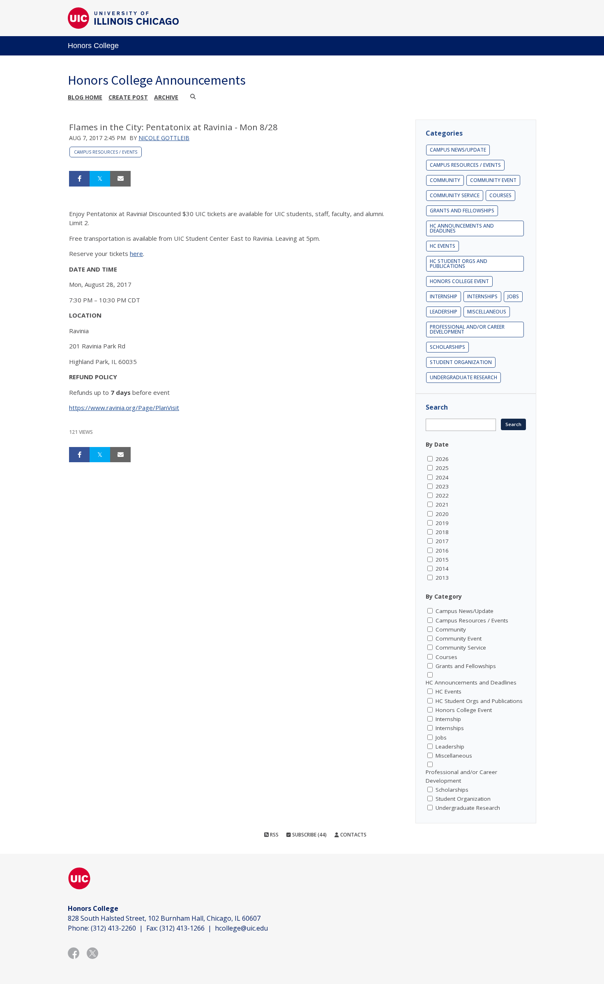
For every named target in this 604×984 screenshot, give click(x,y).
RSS (274, 834)
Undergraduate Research (463, 377)
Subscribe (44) (309, 834)
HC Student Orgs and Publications (458, 264)
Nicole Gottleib (163, 138)
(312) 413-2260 (113, 928)
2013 (442, 577)
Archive (166, 97)
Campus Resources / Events (105, 152)
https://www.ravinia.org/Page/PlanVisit (124, 407)
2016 (442, 550)
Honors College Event (459, 281)
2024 (442, 477)
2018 (442, 532)
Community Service (455, 195)
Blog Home (85, 97)
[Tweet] (100, 179)
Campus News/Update (458, 149)
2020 (442, 514)
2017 (442, 541)
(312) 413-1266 (182, 928)
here (136, 253)
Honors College (93, 45)
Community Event (493, 180)
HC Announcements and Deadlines (462, 228)
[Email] (120, 179)
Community (445, 180)
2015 (442, 559)
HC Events (442, 245)
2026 (442, 459)
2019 (442, 523)
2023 (442, 486)
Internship (443, 296)
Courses (500, 195)
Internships (482, 296)
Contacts (353, 834)
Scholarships (447, 346)
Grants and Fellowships (462, 210)
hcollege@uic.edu (241, 928)
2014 (442, 568)
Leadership (443, 311)
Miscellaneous (486, 311)
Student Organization (461, 362)
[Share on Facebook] (79, 179)
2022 (442, 495)
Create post (128, 97)
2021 (442, 504)
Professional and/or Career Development (467, 329)
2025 (442, 468)
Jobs (513, 296)
